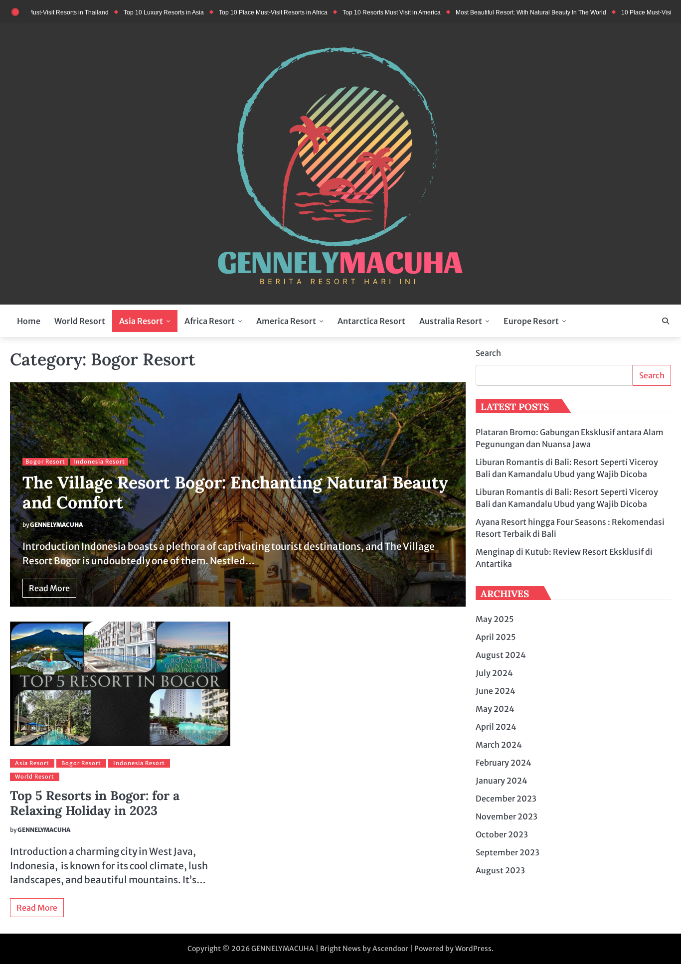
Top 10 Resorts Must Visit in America (369, 12)
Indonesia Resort (99, 461)
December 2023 (506, 798)
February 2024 (503, 763)
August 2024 (501, 655)
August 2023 (500, 870)
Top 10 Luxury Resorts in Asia (141, 12)
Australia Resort (450, 321)
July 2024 (494, 673)
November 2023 (506, 816)
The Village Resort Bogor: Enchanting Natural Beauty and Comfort (235, 492)
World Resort (79, 321)
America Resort (286, 321)
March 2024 (499, 745)
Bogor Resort (45, 461)
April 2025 (496, 637)
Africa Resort (209, 321)
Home (28, 321)
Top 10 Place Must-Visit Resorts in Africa (250, 12)
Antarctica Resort (371, 321)
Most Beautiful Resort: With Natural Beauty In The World (508, 12)
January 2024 (501, 781)
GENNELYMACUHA (56, 524)
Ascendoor (390, 948)
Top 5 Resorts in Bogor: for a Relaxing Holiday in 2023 (94, 803)
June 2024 (495, 691)
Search (488, 353)
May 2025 (495, 619)
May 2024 (495, 709)
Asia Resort (141, 321)
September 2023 (507, 852)
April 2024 (496, 727)
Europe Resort (531, 321)
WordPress (473, 948)
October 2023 (502, 834)
